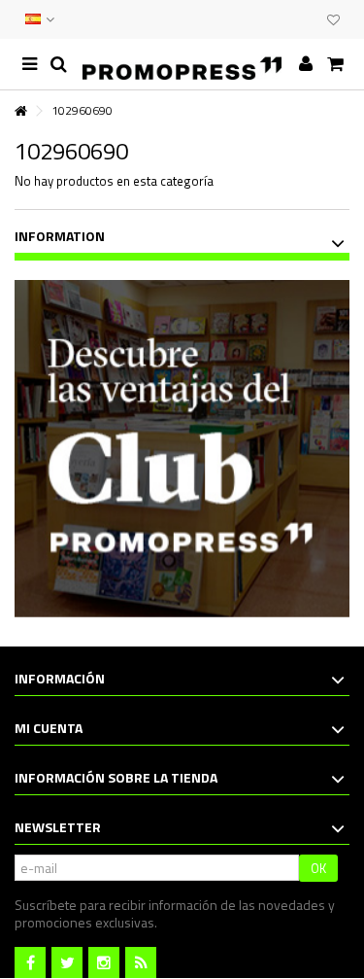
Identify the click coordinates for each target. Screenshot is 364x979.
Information (60, 236)
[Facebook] (30, 962)
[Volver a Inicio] (20, 111)
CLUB (307, 19)
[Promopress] (182, 64)
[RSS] (140, 962)
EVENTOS (288, 19)
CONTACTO (269, 19)
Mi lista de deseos (333, 22)
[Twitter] (67, 962)
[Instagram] (103, 962)
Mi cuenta (49, 727)
